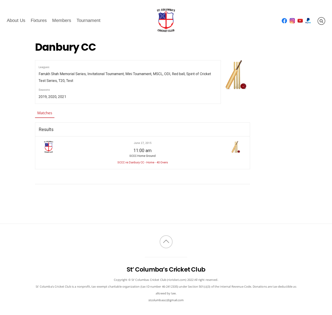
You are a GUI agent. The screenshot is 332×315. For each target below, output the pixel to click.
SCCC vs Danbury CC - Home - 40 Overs (142, 162)
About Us (16, 20)
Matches (44, 112)
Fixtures (39, 20)
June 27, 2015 (143, 143)
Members (61, 20)
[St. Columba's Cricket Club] (166, 29)
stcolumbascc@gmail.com (166, 300)
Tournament (89, 20)
